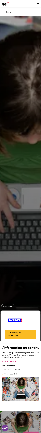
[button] (20, 334)
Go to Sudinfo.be (9, 361)
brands (8, 12)
